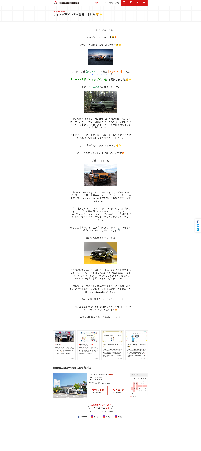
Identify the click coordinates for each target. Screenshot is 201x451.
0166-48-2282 (98, 377)
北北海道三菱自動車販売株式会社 (72, 367)
